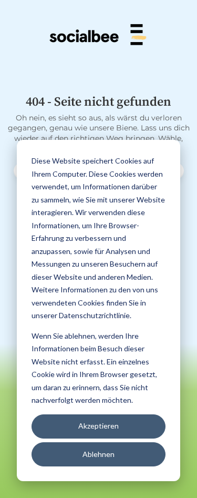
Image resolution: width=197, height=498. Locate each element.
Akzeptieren (98, 425)
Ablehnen (98, 454)
